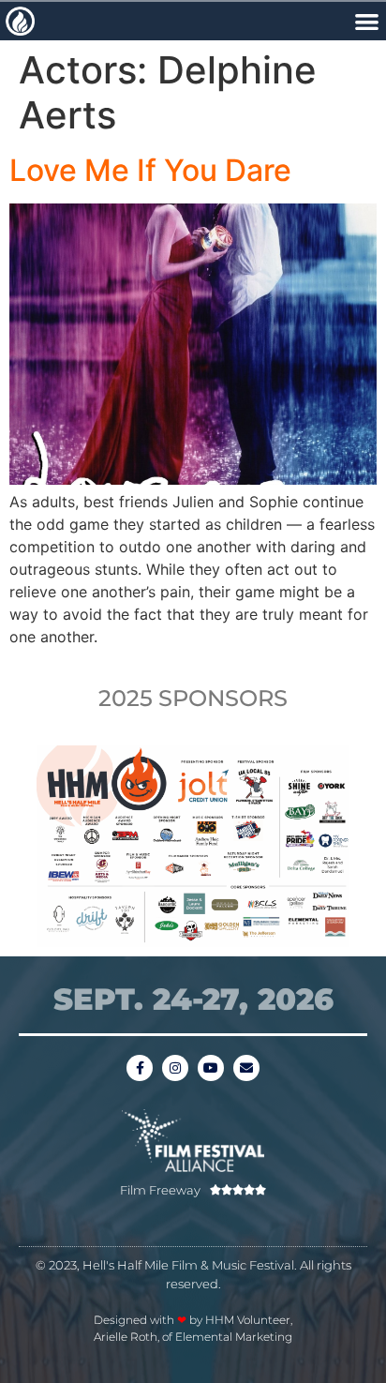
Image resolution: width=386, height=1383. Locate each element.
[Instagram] (175, 1068)
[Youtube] (211, 1068)
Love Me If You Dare (150, 170)
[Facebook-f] (139, 1068)
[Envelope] (246, 1068)
